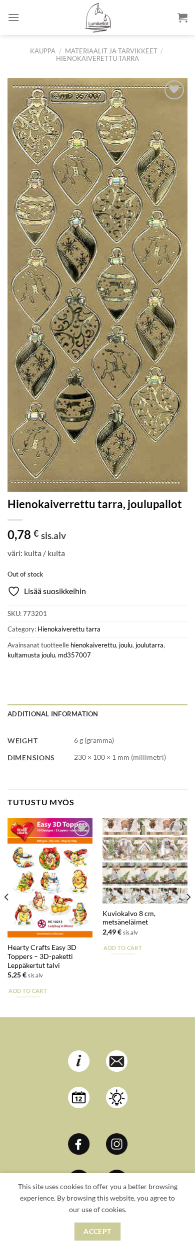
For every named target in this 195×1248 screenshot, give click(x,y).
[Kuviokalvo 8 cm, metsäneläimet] (145, 860)
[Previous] (7, 916)
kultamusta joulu (31, 655)
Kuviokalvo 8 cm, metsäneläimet (129, 918)
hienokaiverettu (93, 645)
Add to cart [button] (27, 990)
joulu (125, 645)
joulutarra (150, 645)
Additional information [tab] (53, 714)
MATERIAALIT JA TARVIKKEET (111, 51)
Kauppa (43, 51)
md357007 (74, 655)
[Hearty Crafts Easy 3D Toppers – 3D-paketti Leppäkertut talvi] (50, 877)
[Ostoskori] (183, 17)
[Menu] (14, 17)
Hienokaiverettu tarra (97, 58)
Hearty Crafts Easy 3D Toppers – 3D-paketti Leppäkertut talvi (42, 956)
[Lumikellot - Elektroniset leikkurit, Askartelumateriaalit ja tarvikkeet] (97, 17)
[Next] (188, 916)
